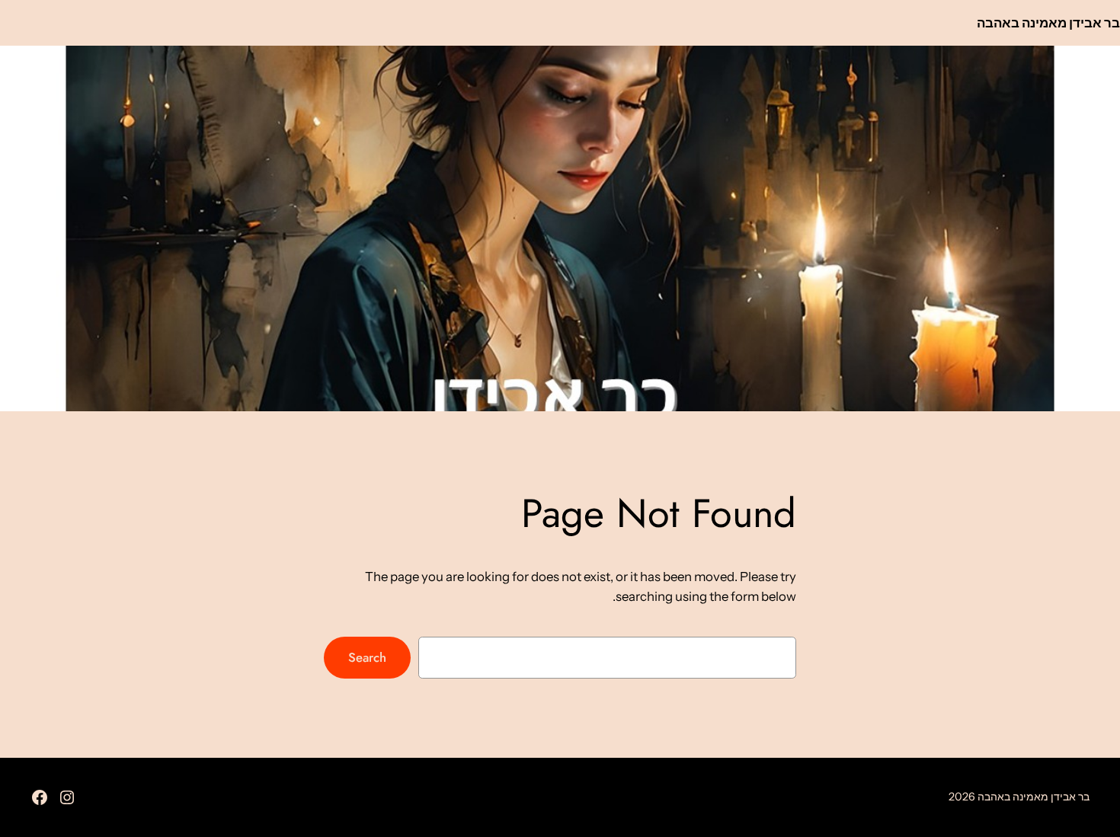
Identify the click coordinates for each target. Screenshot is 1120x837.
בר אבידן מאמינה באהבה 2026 (1019, 796)
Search (367, 657)
